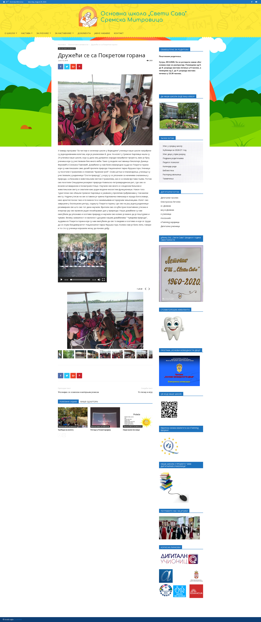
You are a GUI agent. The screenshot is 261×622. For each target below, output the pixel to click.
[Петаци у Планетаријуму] (105, 417)
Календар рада (169, 166)
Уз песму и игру (145, 392)
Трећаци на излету (65, 430)
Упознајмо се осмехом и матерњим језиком (78, 392)
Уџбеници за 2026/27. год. (175, 150)
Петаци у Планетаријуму (100, 430)
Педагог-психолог (171, 162)
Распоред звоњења (172, 174)
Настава (25, 33)
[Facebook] (252, 2)
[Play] (61, 279)
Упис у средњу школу (172, 146)
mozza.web (166, 218)
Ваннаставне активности (78, 44)
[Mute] (99, 279)
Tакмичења (168, 178)
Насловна (62, 44)
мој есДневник (167, 210)
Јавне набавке (102, 33)
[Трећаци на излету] (73, 417)
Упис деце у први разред (174, 154)
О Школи (10, 33)
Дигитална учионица (170, 226)
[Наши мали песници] (138, 417)
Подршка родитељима (173, 158)
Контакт (119, 33)
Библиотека (168, 170)
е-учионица (166, 214)
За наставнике (63, 33)
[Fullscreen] (103, 279)
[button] (82, 257)
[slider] (80, 279)
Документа (84, 33)
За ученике (42, 33)
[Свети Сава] (130, 17)
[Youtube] (256, 2)
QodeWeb (18, 619)
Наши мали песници (131, 430)
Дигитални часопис (169, 197)
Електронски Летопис (171, 202)
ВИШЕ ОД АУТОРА (89, 401)
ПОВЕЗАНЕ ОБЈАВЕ (68, 401)
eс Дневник (166, 206)
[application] (82, 257)
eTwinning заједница (170, 222)
